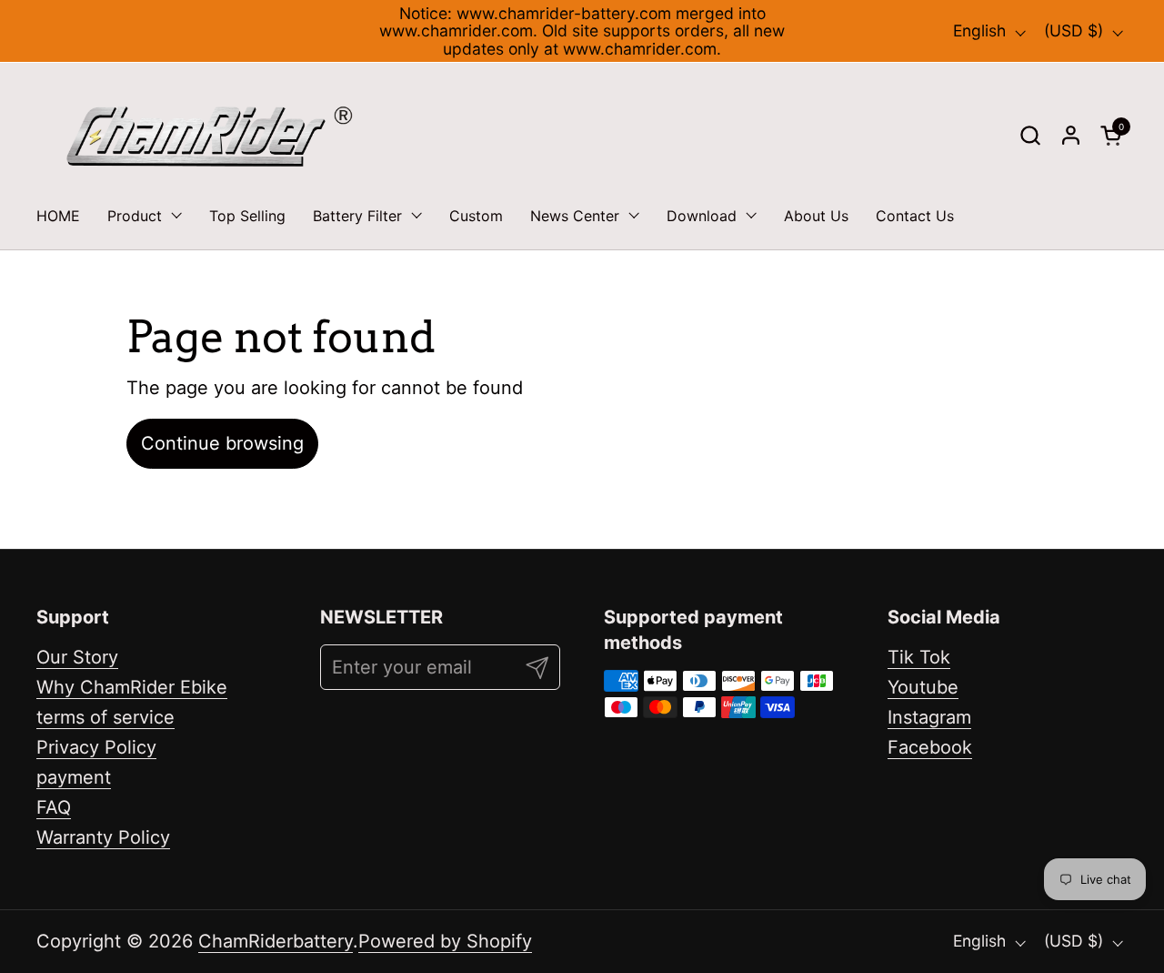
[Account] (1070, 135)
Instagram (929, 717)
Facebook (930, 747)
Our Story (77, 657)
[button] (1029, 135)
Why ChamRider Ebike (131, 687)
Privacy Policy (96, 747)
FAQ (53, 807)
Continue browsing (222, 443)
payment (73, 777)
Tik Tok (919, 657)
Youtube (923, 687)
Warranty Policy (103, 837)
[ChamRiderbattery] (209, 135)
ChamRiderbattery (275, 941)
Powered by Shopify (445, 941)
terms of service (105, 717)
